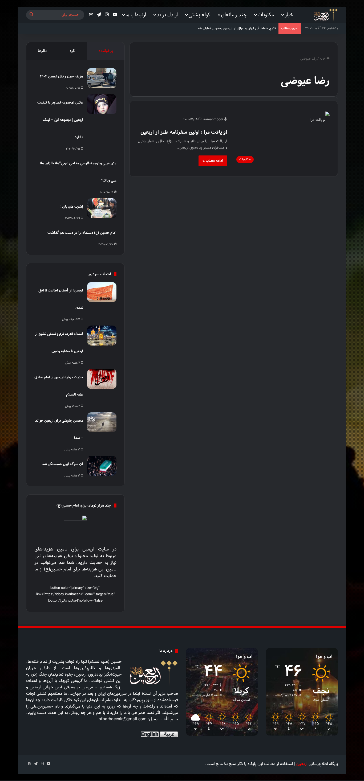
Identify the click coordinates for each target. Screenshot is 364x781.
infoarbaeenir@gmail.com (122, 719)
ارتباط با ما (136, 14)
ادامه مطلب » (213, 161)
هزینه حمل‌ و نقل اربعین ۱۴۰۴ (61, 76)
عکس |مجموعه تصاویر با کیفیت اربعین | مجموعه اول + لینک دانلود (60, 119)
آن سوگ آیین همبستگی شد (62, 463)
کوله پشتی (199, 14)
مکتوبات (265, 14)
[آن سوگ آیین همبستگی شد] (101, 466)
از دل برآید (167, 14)
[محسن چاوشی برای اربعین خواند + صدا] (101, 422)
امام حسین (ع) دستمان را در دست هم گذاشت (81, 232)
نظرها (42, 51)
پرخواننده (106, 51)
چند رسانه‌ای (234, 14)
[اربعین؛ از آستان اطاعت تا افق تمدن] (101, 292)
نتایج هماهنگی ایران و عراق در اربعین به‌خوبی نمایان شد (236, 28)
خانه (322, 58)
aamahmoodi (213, 119)
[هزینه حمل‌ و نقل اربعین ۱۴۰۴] (101, 78)
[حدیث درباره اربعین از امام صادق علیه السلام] (101, 379)
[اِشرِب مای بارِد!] (101, 208)
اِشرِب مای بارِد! (71, 206)
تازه (72, 51)
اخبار (289, 14)
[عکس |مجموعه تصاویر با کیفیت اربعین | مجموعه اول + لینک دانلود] (101, 104)
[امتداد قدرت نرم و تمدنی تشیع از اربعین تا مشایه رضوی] (101, 336)
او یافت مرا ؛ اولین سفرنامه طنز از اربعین (183, 131)
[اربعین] (325, 15)
